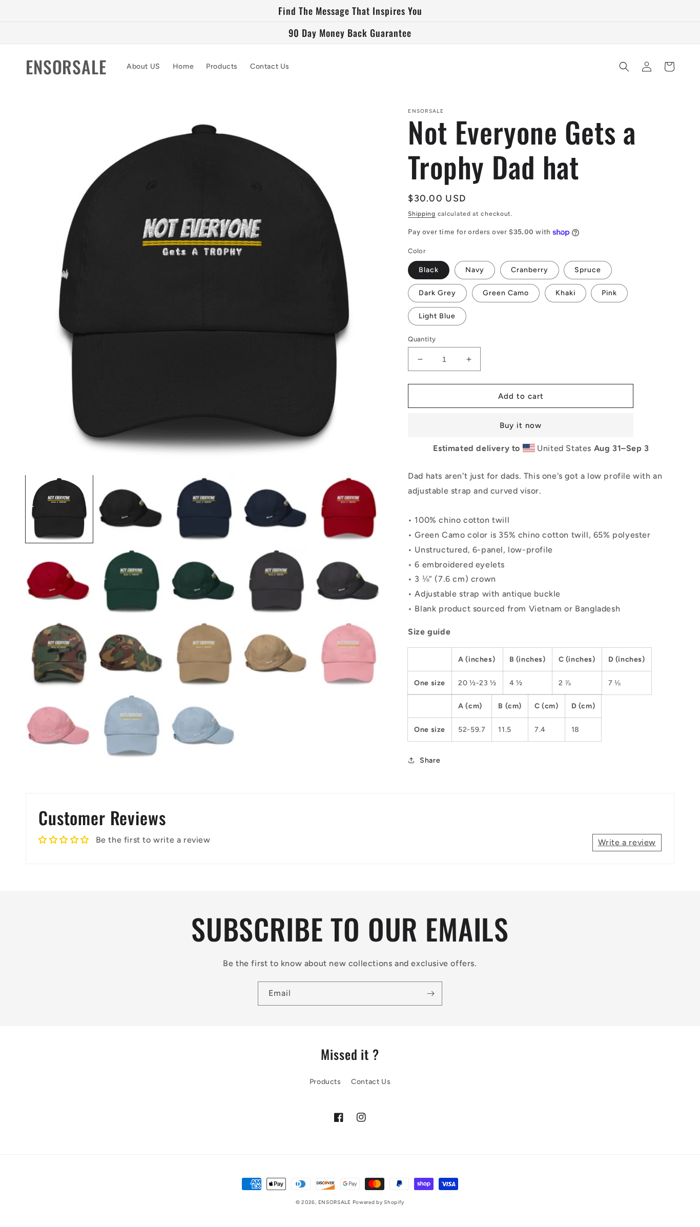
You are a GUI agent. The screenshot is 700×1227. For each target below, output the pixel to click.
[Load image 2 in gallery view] (131, 508)
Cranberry (529, 269)
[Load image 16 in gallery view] (59, 726)
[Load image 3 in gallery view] (204, 508)
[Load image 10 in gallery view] (348, 581)
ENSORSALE (335, 1202)
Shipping (422, 213)
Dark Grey (437, 293)
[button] (624, 66)
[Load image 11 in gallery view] (59, 653)
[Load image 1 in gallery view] (59, 508)
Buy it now (521, 425)
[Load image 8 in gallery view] (204, 581)
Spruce (587, 269)
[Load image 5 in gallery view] (348, 508)
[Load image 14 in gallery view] (276, 653)
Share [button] (430, 760)
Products (325, 1081)
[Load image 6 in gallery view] (59, 581)
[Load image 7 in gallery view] (131, 581)
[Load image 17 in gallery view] (131, 726)
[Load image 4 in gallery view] (276, 508)
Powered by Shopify (379, 1202)
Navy (474, 269)
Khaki (565, 293)
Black (429, 269)
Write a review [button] (627, 842)
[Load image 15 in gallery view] (348, 653)
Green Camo (506, 293)
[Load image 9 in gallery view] (276, 581)
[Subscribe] (430, 993)
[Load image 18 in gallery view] (204, 726)
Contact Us (370, 1081)
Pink (609, 293)
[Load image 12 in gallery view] (131, 653)
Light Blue (437, 316)
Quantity (422, 339)
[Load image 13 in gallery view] (204, 653)
